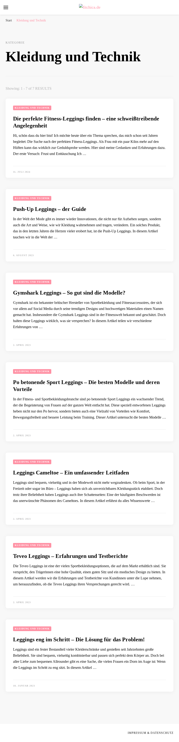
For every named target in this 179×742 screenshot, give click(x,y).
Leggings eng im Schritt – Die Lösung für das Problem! (79, 639)
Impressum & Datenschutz (150, 733)
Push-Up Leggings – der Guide (49, 209)
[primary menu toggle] (5, 7)
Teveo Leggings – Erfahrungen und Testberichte (70, 556)
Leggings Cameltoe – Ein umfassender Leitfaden (71, 473)
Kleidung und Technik (32, 107)
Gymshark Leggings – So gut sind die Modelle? (69, 293)
